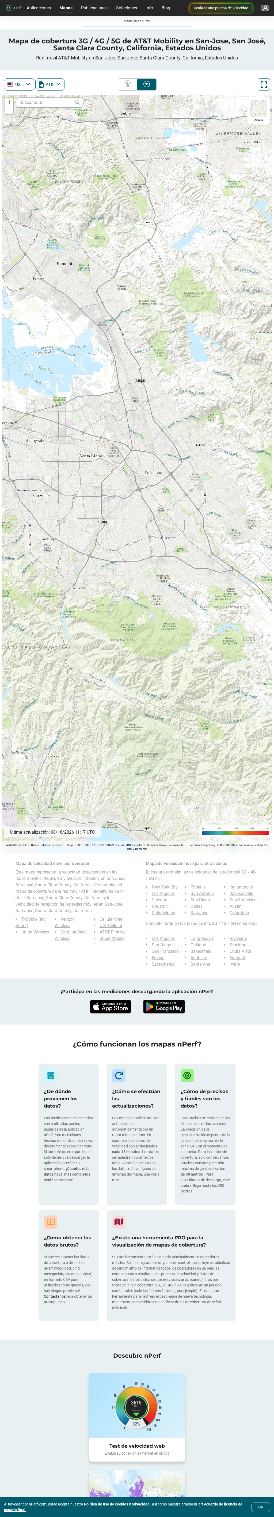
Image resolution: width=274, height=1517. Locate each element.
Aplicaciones (39, 7)
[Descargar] (110, 1006)
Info (149, 7)
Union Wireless (35, 932)
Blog (166, 7)
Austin (236, 906)
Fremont (237, 957)
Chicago (159, 899)
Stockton (238, 944)
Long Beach (202, 938)
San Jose (199, 912)
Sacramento (163, 964)
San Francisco (243, 899)
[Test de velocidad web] (137, 1405)
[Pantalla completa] (264, 84)
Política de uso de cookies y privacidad (117, 1504)
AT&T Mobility (94, 891)
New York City (165, 887)
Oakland (198, 944)
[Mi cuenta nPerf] (265, 8)
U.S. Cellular (111, 925)
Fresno (158, 957)
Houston (160, 906)
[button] (9, 102)
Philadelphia (163, 912)
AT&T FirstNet (113, 932)
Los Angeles (163, 893)
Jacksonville (241, 893)
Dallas (197, 906)
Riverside (238, 938)
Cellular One (111, 919)
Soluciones (126, 7)
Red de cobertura (129, 84)
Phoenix (198, 887)
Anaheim (199, 957)
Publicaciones (94, 7)
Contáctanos (55, 1296)
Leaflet (10, 845)
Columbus (239, 912)
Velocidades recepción (147, 84)
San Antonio (202, 893)
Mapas (66, 7)
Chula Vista (240, 951)
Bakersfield (201, 951)
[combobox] (19, 84)
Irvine (235, 964)
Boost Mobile (112, 938)
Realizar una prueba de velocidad (221, 8)
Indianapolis (241, 887)
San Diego (200, 899)
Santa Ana (200, 964)
